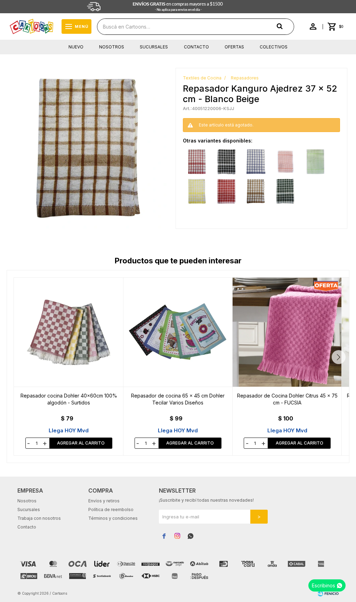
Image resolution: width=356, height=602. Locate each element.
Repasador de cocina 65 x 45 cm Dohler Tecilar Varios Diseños (178, 399)
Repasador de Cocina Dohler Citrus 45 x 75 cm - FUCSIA (287, 399)
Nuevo (75, 46)
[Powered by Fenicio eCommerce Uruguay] (328, 593)
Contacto (196, 46)
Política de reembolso (111, 509)
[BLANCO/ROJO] (197, 162)
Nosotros (111, 46)
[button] (339, 357)
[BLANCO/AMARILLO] (197, 191)
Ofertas (234, 46)
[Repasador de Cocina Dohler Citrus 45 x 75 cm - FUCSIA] (287, 332)
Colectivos (274, 46)
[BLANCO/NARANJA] (285, 162)
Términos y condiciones (113, 518)
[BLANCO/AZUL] (256, 162)
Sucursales (154, 46)
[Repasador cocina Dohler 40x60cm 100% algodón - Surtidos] (68, 332)
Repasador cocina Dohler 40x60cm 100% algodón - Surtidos (69, 399)
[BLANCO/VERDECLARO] (315, 162)
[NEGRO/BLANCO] (226, 162)
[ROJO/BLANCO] (226, 191)
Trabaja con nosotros (39, 518)
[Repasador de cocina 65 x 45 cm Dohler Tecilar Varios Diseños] (178, 332)
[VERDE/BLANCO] (285, 191)
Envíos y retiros (104, 500)
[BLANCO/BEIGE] (256, 191)
